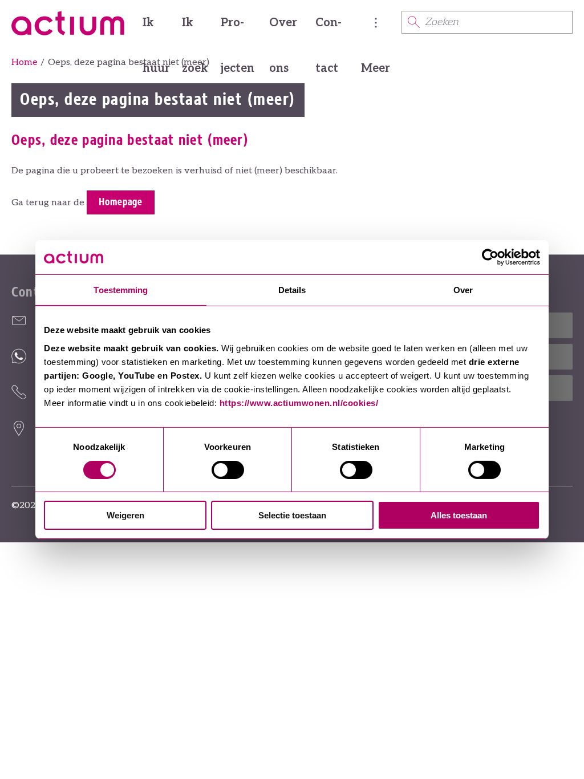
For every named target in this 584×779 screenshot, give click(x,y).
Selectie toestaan (292, 515)
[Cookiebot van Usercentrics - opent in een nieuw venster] (490, 257)
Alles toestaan (459, 515)
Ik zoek (195, 31)
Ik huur (156, 31)
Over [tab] (463, 290)
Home (24, 62)
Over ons (283, 31)
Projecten (237, 31)
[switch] (228, 470)
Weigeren (125, 515)
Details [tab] (292, 290)
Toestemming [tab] (121, 290)
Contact (328, 31)
